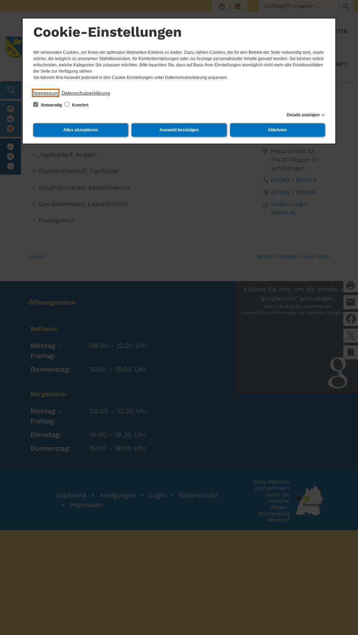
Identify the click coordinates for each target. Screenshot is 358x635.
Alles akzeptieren (80, 129)
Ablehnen (277, 129)
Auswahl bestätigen (179, 129)
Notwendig (51, 105)
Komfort (79, 105)
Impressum (45, 93)
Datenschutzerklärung (86, 93)
